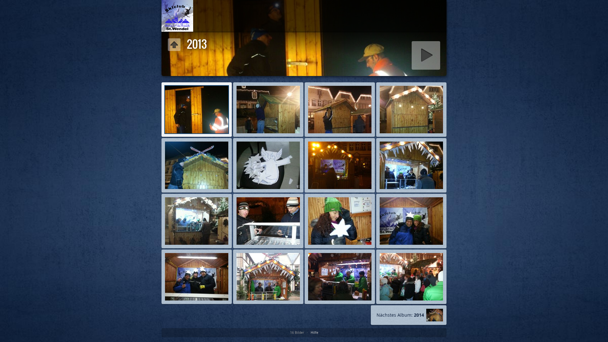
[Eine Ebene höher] (177, 16)
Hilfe (314, 332)
